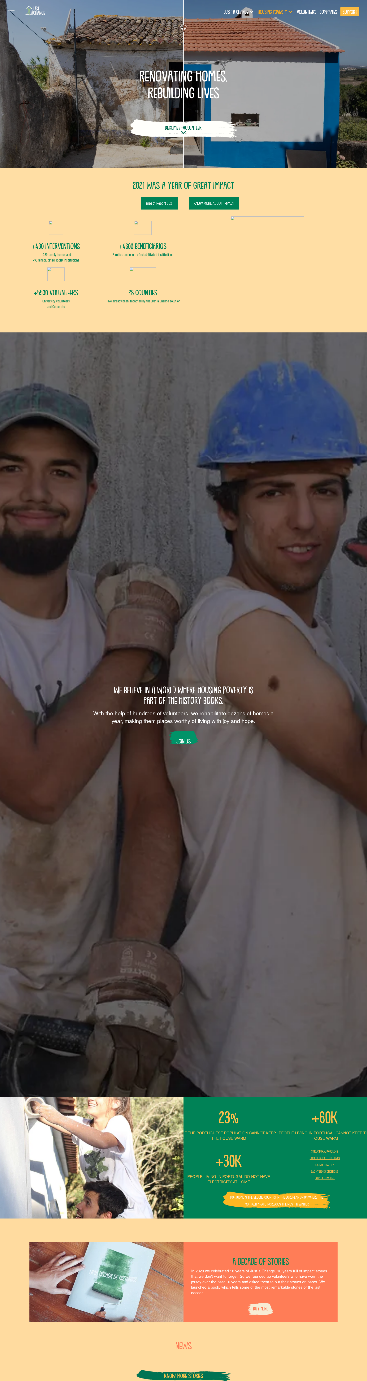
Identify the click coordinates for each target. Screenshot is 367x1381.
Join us (183, 741)
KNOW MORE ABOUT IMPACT (214, 203)
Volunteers (307, 11)
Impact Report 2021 (159, 203)
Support (350, 11)
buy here (260, 1308)
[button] (11, 10)
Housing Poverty (272, 11)
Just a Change (235, 11)
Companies (328, 11)
